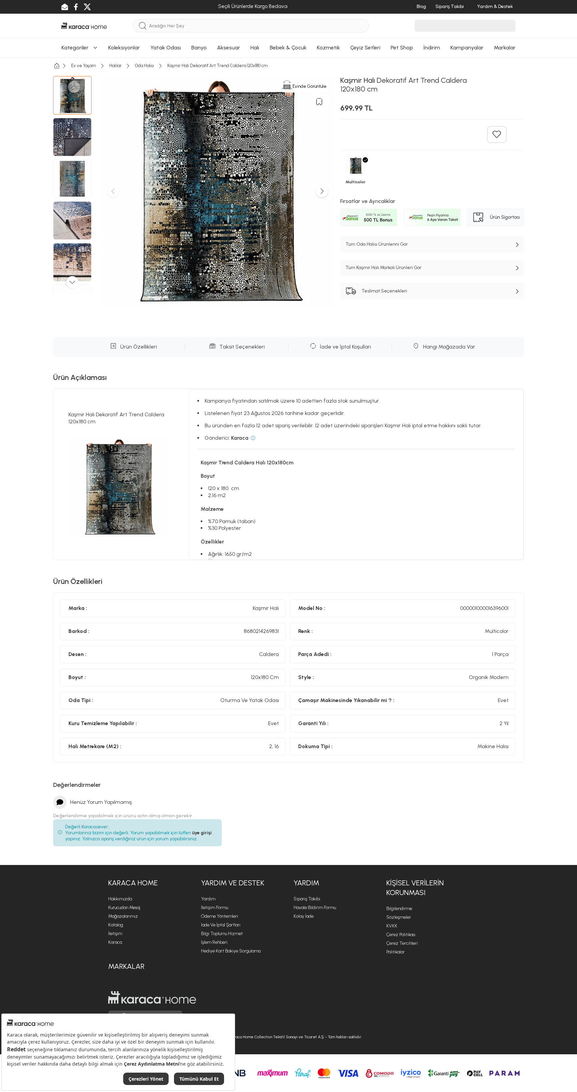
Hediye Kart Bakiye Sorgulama (230, 951)
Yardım (208, 899)
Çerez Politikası (400, 934)
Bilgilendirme (399, 908)
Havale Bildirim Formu (315, 907)
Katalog (115, 925)
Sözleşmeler (398, 917)
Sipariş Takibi (307, 899)
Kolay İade (304, 916)
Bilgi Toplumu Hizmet (222, 933)
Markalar (126, 966)
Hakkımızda (120, 899)
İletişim (115, 933)
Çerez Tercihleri (402, 943)
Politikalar (395, 952)
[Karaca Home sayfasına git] (152, 997)
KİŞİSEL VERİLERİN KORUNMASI (415, 887)
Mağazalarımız (123, 916)
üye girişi (202, 833)
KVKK (391, 926)
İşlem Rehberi (214, 942)
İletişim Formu (214, 907)
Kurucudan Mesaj (124, 907)
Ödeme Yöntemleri (219, 916)
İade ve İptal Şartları (220, 925)
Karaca (115, 942)
